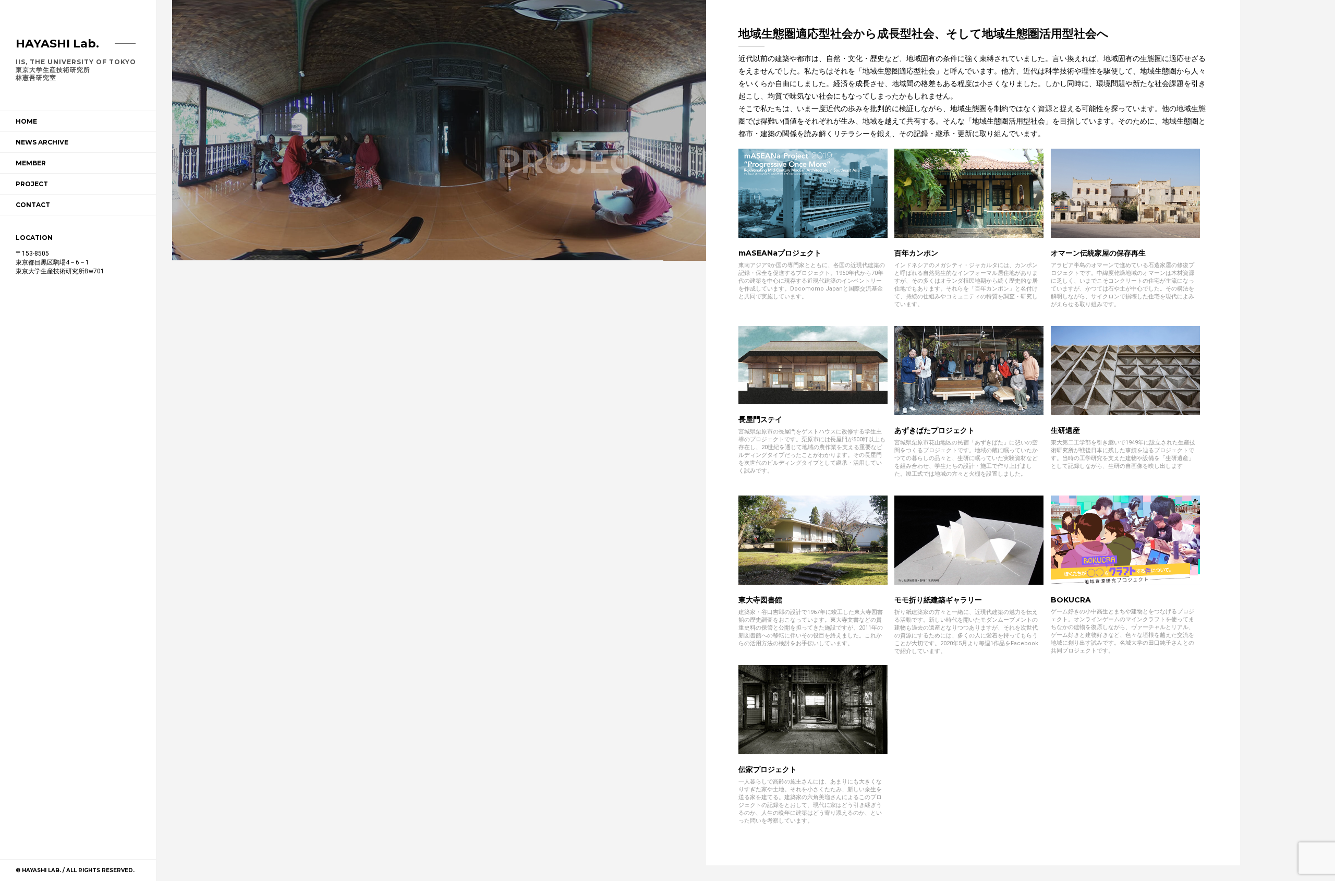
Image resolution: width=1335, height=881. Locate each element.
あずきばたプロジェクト (934, 430)
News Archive (42, 142)
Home (26, 121)
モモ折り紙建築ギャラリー (938, 600)
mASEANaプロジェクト (779, 253)
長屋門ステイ (760, 419)
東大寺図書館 (760, 600)
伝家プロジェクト (767, 769)
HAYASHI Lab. (57, 44)
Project (32, 184)
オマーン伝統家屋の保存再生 (1098, 253)
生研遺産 (1065, 430)
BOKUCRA (1071, 600)
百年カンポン (916, 253)
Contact (33, 205)
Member (31, 163)
